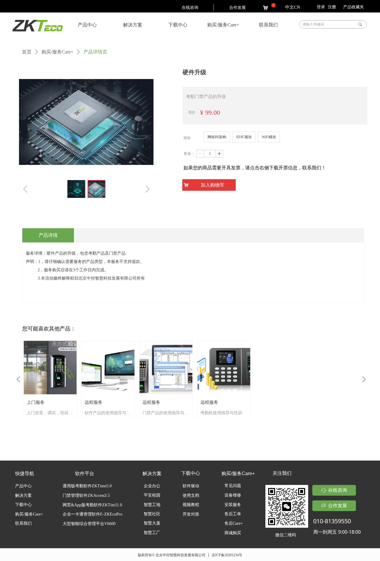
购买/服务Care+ (57, 51)
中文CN (292, 7)
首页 (26, 51)
